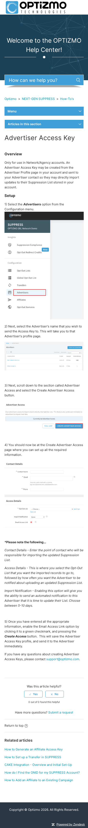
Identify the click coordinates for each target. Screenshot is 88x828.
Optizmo (11, 99)
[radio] (33, 694)
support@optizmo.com (62, 659)
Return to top (14, 725)
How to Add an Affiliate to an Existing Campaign (39, 780)
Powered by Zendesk (70, 824)
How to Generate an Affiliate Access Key (34, 749)
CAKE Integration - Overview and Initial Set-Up (38, 765)
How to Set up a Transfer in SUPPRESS (33, 757)
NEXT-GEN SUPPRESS (38, 99)
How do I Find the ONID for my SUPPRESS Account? (42, 772)
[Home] (36, 7)
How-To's (67, 99)
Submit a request (60, 712)
